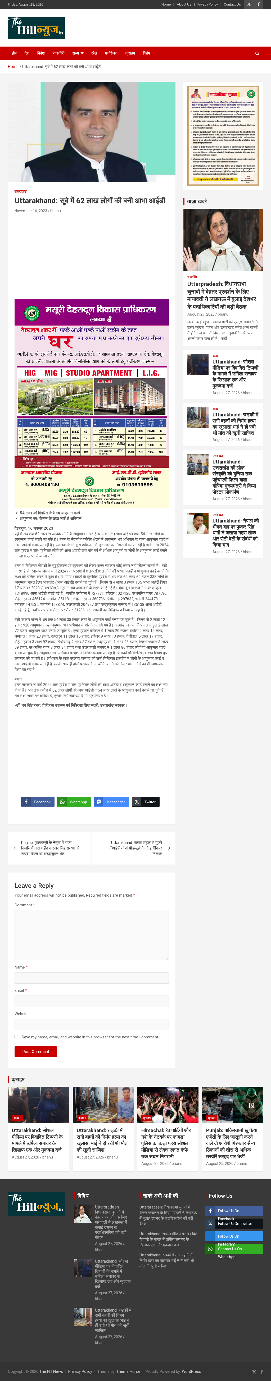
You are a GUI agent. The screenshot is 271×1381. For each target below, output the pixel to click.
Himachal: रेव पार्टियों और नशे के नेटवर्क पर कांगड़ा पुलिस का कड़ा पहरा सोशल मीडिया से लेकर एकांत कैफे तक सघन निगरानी (166, 1143)
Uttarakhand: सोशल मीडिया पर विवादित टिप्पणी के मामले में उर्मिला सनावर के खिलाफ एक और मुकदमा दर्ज (235, 374)
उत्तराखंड (21, 191)
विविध (83, 1196)
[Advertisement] (92, 254)
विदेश (41, 53)
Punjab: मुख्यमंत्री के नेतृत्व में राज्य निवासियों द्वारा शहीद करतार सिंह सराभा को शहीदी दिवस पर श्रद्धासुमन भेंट (50, 848)
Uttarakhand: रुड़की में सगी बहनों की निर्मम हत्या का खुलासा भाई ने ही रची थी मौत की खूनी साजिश (235, 424)
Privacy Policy (207, 4)
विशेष (146, 53)
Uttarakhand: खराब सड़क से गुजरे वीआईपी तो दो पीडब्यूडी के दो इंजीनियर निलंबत (136, 848)
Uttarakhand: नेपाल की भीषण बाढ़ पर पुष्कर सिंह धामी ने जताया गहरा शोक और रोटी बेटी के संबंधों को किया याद (236, 533)
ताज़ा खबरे (197, 201)
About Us (184, 4)
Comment (25, 905)
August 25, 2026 (155, 1163)
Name (21, 967)
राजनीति (58, 53)
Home (166, 4)
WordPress (191, 1371)
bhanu (55, 211)
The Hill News (51, 1371)
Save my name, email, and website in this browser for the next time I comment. (90, 1037)
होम (14, 53)
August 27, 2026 (201, 314)
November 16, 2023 (31, 211)
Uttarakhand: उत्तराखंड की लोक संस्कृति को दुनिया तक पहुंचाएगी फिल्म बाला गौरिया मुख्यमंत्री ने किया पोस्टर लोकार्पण (234, 477)
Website (22, 1013)
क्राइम (130, 53)
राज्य (75, 53)
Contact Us (232, 4)
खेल (94, 53)
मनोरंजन (111, 53)
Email (21, 990)
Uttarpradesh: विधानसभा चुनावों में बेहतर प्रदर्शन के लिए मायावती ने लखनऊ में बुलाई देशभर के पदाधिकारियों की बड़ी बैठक (111, 1222)
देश (27, 53)
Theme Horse (128, 1371)
